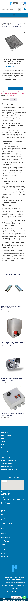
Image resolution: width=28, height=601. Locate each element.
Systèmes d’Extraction (6, 523)
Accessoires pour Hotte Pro (5, 532)
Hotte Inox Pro (10, 95)
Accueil (2, 23)
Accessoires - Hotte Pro (10, 23)
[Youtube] (12, 591)
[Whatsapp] (24, 597)
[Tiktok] (17, 591)
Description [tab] (6, 99)
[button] (14, 15)
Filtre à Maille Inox (13, 25)
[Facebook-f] (7, 591)
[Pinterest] (20, 591)
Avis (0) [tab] (13, 99)
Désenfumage (4, 537)
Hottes (3, 514)
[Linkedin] (15, 591)
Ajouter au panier (16, 88)
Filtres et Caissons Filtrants (5, 527)
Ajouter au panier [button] (5, 311)
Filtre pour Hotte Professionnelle (15, 93)
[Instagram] (10, 591)
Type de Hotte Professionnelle (5, 519)
